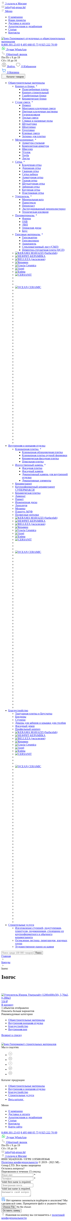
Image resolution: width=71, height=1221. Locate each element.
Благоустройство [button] (18, 710)
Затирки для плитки (34, 136)
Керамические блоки (34, 98)
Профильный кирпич (27, 729)
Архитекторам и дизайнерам (25, 26)
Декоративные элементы (36, 480)
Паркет (19, 499)
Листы (26, 158)
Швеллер (27, 149)
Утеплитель (22, 196)
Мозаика (20, 508)
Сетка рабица (30, 174)
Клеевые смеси (31, 133)
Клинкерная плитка (27, 449)
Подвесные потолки (27, 514)
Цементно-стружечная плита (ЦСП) (43, 249)
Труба (25, 155)
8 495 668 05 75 (30, 44)
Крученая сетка (31, 189)
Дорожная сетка (31, 168)
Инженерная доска (26, 502)
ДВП (25, 224)
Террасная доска (31, 227)
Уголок (26, 152)
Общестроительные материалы (26, 1020)
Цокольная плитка (33, 461)
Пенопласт (28, 205)
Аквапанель (29, 243)
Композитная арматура (35, 145)
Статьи (12, 29)
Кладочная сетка (32, 164)
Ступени (20, 719)
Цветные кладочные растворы (40, 111)
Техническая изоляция (35, 211)
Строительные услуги (21, 1095)
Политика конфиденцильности (19, 1162)
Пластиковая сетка (33, 192)
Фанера (26, 218)
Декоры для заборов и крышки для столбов (40, 722)
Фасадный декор (25, 726)
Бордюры (20, 716)
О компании (15, 17)
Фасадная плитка (32, 468)
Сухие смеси (23, 102)
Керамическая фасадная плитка (40, 458)
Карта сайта (15, 1126)
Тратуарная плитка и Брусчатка (33, 713)
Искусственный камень (29, 465)
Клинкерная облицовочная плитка (42, 452)
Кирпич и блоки (25, 86)
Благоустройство (18, 1026)
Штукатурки (29, 123)
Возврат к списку (11, 1035)
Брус (25, 230)
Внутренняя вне (17, 1029)
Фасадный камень (32, 471)
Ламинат (20, 496)
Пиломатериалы (25, 215)
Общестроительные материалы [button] (26, 82)
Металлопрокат (24, 139)
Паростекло (29, 202)
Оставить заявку (11, 1210)
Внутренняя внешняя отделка (25, 1023)
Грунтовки (28, 130)
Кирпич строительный (35, 92)
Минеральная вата (33, 199)
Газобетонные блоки (34, 95)
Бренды (5, 962)
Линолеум (21, 505)
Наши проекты (17, 20)
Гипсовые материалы (28, 234)
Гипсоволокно (30, 240)
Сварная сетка (30, 171)
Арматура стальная (33, 142)
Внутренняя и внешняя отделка (26, 1089)
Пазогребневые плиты (35, 89)
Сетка (19, 161)
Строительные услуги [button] (21, 924)
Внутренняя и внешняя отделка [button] (26, 445)
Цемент (26, 105)
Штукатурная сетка (33, 183)
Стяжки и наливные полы (37, 120)
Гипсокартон (29, 237)
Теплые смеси (30, 117)
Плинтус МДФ (24, 511)
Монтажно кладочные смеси (39, 108)
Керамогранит (23, 483)
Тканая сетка (29, 180)
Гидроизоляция (31, 114)
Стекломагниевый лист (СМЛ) (40, 246)
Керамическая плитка (27, 492)
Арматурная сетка (32, 177)
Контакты (14, 32)
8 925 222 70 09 (48, 44)
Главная (6, 956)
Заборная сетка (31, 186)
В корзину (7, 1004)
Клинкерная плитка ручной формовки (44, 455)
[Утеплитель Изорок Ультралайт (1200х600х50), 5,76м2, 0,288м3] (35, 997)
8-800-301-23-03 (10, 44)
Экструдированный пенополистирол (43, 208)
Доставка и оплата (19, 23)
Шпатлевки (29, 127)
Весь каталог (16, 1099)
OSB (25, 221)
